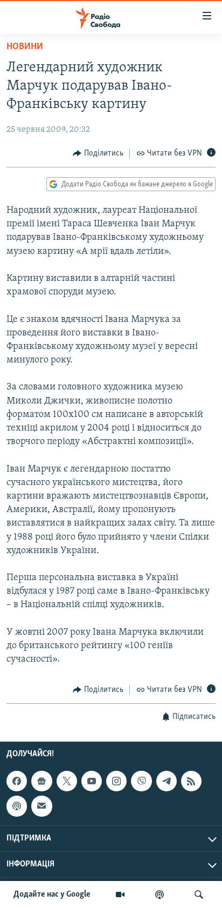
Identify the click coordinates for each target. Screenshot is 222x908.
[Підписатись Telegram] (166, 781)
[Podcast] (16, 806)
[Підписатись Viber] (141, 781)
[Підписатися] (41, 806)
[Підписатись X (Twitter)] (67, 781)
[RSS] (191, 781)
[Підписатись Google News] (41, 781)
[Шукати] (199, 894)
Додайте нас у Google (52, 894)
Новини (24, 47)
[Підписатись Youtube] (91, 781)
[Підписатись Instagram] (116, 781)
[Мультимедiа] (120, 894)
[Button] (98, 153)
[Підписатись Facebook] (16, 781)
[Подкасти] (159, 894)
